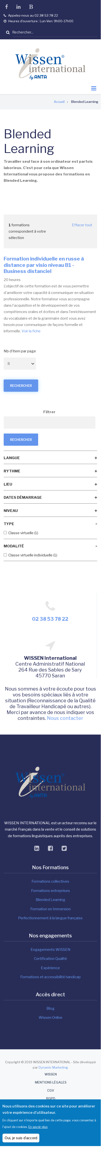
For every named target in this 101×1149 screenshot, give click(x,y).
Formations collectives (50, 881)
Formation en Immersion (50, 909)
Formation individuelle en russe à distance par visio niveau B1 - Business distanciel (44, 265)
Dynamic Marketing (53, 1067)
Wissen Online (50, 1017)
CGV (50, 1090)
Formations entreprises (50, 891)
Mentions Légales (51, 1082)
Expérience (50, 968)
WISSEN (51, 1074)
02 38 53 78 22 (50, 619)
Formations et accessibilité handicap (50, 977)
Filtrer (49, 412)
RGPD (50, 1098)
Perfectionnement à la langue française (50, 918)
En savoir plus (37, 1127)
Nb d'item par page (20, 351)
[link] (50, 458)
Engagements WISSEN (50, 949)
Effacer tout (82, 225)
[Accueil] (50, 64)
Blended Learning (50, 900)
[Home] (50, 782)
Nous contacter (65, 718)
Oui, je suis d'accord (21, 1138)
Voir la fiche (31, 331)
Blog (50, 1008)
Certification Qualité (50, 958)
